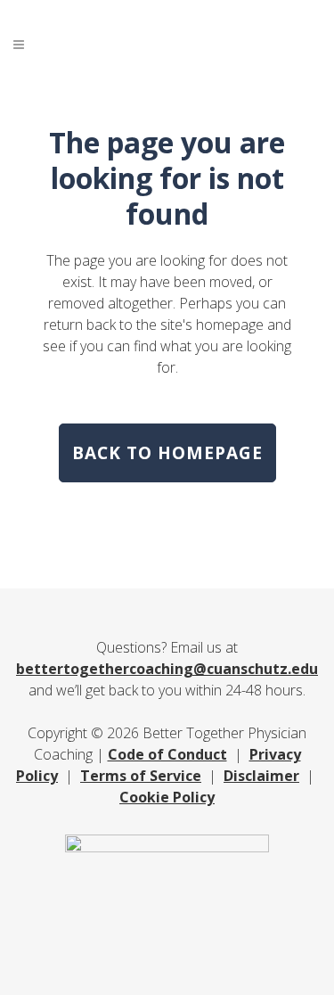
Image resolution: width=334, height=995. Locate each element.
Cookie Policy (167, 797)
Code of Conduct (167, 754)
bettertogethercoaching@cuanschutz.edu (167, 668)
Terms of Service (140, 775)
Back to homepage (167, 453)
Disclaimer (261, 775)
